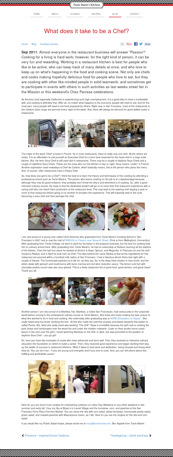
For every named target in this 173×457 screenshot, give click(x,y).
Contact (134, 13)
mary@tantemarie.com (98, 423)
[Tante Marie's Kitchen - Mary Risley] (86, 4)
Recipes (96, 13)
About (55, 13)
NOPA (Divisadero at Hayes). (125, 318)
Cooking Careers (49, 44)
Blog (115, 13)
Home (37, 13)
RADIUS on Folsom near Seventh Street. (87, 240)
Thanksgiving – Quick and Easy (129, 435)
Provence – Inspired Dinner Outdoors (47, 435)
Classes (75, 13)
